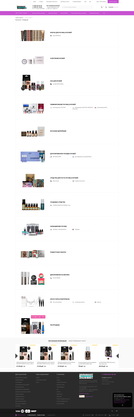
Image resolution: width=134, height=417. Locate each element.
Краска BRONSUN (57, 35)
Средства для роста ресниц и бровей (64, 178)
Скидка (37, 382)
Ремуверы (77, 229)
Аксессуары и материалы (60, 299)
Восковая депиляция (58, 131)
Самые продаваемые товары (77, 341)
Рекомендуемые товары (41, 379)
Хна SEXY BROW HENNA (58, 84)
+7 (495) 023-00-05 (37, 5)
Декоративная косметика (59, 274)
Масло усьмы (56, 180)
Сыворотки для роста (80, 180)
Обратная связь (21, 415)
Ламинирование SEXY (102, 107)
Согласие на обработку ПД (62, 401)
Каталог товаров (22, 13)
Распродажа (55, 325)
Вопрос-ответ (59, 394)
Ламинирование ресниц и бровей (63, 104)
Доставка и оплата (65, 1)
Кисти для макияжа (57, 302)
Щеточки (99, 302)
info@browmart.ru (107, 377)
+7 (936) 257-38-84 (41, 415)
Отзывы (41, 1)
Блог (85, 1)
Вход (98, 1)
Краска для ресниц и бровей (61, 32)
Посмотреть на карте (84, 393)
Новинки (38, 377)
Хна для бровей (56, 81)
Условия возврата (77, 1)
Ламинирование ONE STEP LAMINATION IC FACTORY (82, 108)
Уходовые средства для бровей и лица (61, 205)
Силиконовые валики (80, 302)
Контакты (59, 391)
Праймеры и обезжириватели (59, 229)
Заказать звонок (113, 1)
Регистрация (103, 1)
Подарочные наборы (58, 252)
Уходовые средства (57, 202)
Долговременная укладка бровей (63, 153)
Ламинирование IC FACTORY (59, 107)
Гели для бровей (56, 277)
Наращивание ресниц (58, 226)
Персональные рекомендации (57, 341)
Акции (34, 1)
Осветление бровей (57, 58)
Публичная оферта (60, 403)
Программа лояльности (51, 1)
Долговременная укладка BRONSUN (83, 156)
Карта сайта (59, 396)
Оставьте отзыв (89, 396)
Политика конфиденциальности (63, 398)
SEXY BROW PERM (57, 156)
